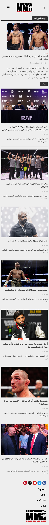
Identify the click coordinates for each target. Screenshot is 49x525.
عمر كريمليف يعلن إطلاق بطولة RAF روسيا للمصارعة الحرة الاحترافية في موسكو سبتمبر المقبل (24, 128)
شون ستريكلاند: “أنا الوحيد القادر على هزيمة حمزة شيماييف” (26, 402)
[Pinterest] (25, 483)
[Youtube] (35, 483)
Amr (43, 134)
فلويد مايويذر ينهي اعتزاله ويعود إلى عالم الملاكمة (26, 289)
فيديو (43, 505)
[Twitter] (39, 483)
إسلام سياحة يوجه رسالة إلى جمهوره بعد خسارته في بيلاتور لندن (25, 57)
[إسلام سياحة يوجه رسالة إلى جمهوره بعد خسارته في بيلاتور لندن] (27, 36)
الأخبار (45, 53)
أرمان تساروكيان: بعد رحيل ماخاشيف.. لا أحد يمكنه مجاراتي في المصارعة (25, 345)
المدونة (42, 489)
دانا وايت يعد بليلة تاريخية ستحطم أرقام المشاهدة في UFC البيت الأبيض (25, 460)
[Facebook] (44, 483)
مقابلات (41, 500)
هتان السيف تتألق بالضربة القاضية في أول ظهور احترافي (27, 185)
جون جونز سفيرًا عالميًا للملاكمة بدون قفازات (28, 240)
